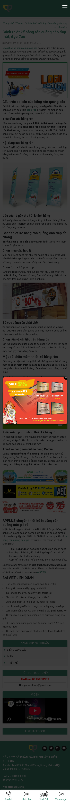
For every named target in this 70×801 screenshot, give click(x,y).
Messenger (61, 799)
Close (66, 377)
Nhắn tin (26, 799)
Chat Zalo (44, 799)
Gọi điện (8, 799)
